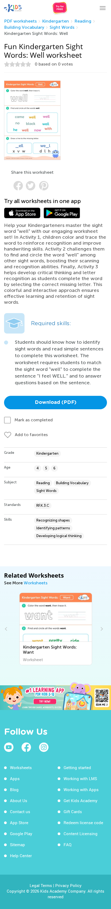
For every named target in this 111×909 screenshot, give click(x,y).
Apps (15, 778)
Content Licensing (81, 833)
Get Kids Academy (81, 800)
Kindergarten (55, 21)
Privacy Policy (68, 885)
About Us (18, 800)
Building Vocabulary (24, 27)
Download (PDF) (56, 402)
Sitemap (17, 844)
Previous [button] (6, 629)
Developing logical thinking (59, 536)
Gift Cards (73, 811)
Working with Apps (81, 789)
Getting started (77, 767)
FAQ (67, 844)
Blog (14, 789)
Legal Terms (41, 885)
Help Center (21, 855)
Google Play (21, 833)
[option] (55, 629)
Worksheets (35, 582)
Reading (82, 21)
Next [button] (101, 629)
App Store (19, 822)
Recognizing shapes (53, 520)
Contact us (20, 811)
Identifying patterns (53, 528)
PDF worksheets (20, 21)
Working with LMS (80, 778)
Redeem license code (83, 822)
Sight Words (62, 27)
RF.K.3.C (42, 506)
